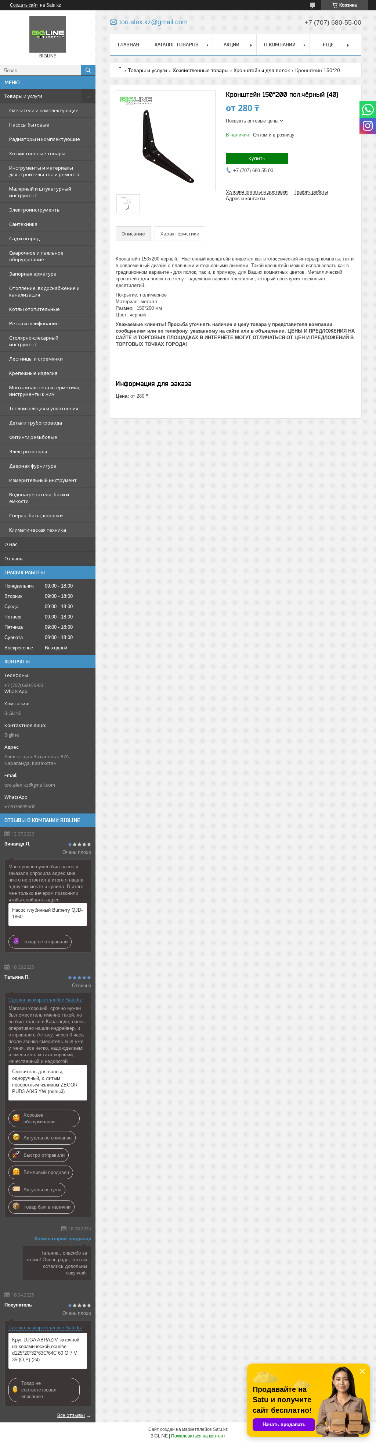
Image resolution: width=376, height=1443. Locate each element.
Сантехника (23, 224)
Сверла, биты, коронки (36, 515)
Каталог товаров (177, 44)
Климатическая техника (37, 529)
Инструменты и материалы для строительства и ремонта (44, 171)
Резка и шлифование (34, 323)
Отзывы (14, 558)
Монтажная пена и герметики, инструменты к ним (44, 390)
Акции (231, 44)
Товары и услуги (23, 96)
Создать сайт (24, 5)
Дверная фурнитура (33, 465)
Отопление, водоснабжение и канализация (44, 291)
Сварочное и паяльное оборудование (36, 256)
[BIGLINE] (48, 34)
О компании (280, 44)
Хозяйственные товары (37, 153)
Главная (128, 44)
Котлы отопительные (34, 309)
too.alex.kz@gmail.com (29, 784)
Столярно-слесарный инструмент (33, 341)
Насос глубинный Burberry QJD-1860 (47, 913)
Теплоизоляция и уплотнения (43, 408)
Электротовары (28, 451)
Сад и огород (24, 238)
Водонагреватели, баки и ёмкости (39, 497)
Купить (257, 158)
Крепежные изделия (33, 373)
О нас (10, 544)
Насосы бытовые (29, 124)
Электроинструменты (35, 209)
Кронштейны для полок (262, 70)
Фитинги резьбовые (33, 437)
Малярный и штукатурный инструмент (40, 192)
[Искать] (88, 70)
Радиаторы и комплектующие (44, 139)
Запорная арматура (33, 273)
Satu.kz (220, 1429)
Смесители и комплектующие (44, 110)
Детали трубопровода (35, 422)
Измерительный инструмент (43, 480)
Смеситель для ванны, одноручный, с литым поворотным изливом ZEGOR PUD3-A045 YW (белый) (44, 1081)
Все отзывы (71, 1415)
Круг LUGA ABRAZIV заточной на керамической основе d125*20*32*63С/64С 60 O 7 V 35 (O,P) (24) (45, 1349)
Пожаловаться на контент (198, 1436)
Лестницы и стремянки (36, 358)
